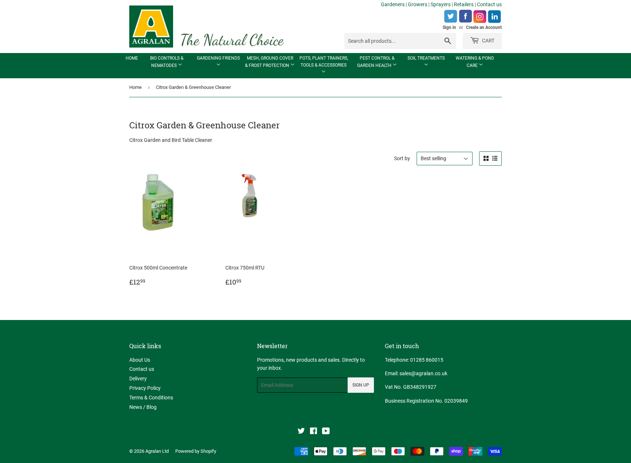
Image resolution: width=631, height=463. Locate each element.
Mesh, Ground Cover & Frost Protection (269, 62)
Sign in (449, 27)
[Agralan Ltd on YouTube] (326, 432)
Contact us (489, 4)
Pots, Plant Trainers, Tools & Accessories (323, 62)
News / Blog (143, 407)
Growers (417, 4)
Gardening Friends (218, 58)
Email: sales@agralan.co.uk (416, 373)
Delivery (138, 378)
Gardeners (393, 4)
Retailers (464, 4)
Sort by (402, 158)
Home (132, 58)
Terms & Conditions (151, 397)
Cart (487, 41)
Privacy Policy (145, 388)
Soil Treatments (426, 58)
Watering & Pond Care (475, 62)
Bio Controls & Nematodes (166, 62)
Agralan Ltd (157, 451)
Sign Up (360, 385)
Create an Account (484, 27)
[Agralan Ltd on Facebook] (313, 432)
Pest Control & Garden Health (375, 62)
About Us (139, 360)
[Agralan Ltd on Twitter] (301, 432)
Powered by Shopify (195, 451)
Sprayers (441, 4)
